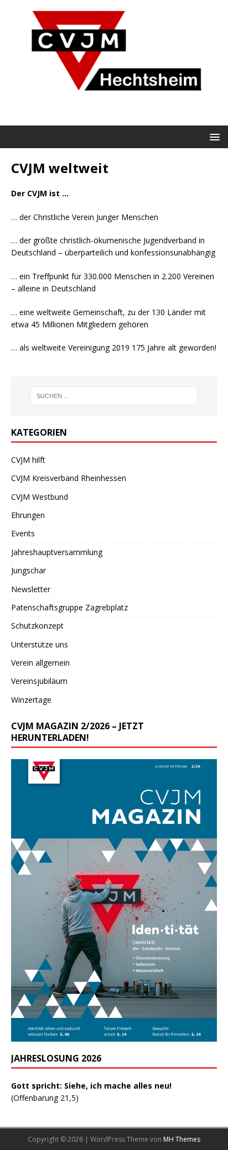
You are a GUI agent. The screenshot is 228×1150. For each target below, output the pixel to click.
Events (23, 533)
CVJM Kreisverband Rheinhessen (68, 478)
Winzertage (31, 699)
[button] (212, 136)
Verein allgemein (40, 662)
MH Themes (181, 1139)
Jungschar (28, 570)
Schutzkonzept (37, 625)
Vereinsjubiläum (39, 681)
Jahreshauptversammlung (56, 552)
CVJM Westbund (39, 497)
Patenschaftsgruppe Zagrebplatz (69, 607)
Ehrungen (28, 515)
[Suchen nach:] (114, 395)
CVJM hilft (28, 459)
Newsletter (30, 589)
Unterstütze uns (39, 644)
